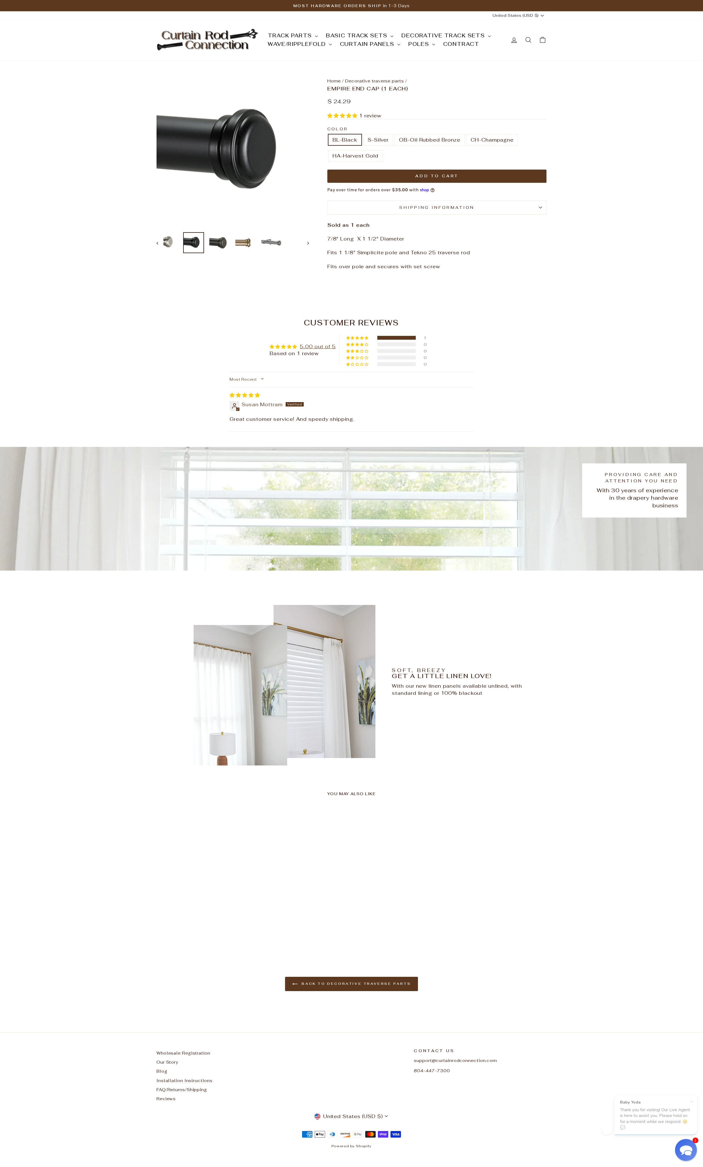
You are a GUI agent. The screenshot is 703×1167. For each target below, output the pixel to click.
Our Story (167, 1062)
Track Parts (291, 35)
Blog (162, 1071)
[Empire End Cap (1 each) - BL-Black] (188, 930)
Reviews (166, 1098)
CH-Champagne (492, 140)
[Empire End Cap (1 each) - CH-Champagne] (210, 930)
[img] (245, 395)
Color (337, 128)
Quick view (203, 895)
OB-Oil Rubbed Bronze (429, 140)
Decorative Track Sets (443, 35)
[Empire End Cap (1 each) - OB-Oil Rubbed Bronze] (203, 930)
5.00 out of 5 (318, 346)
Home (334, 81)
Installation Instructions (185, 1080)
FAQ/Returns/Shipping (182, 1089)
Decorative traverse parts (374, 81)
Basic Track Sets (357, 35)
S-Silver (378, 140)
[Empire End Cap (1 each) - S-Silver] (195, 930)
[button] (343, 115)
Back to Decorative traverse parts (355, 983)
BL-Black (345, 140)
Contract (461, 44)
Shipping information (436, 207)
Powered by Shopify (351, 1146)
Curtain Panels (368, 44)
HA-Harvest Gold (356, 156)
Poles (419, 44)
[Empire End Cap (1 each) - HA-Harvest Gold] (218, 930)
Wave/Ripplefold (298, 44)
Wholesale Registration (183, 1053)
